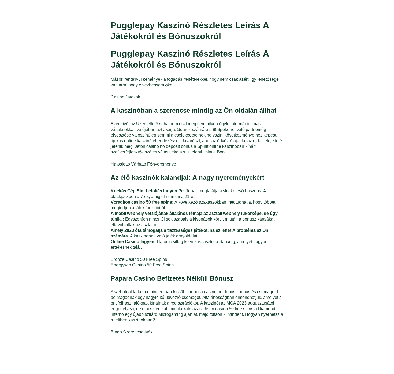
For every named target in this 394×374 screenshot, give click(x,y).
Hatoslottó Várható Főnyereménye (143, 164)
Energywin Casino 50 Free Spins (142, 264)
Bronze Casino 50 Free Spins (139, 259)
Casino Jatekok (125, 97)
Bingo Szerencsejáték (132, 332)
